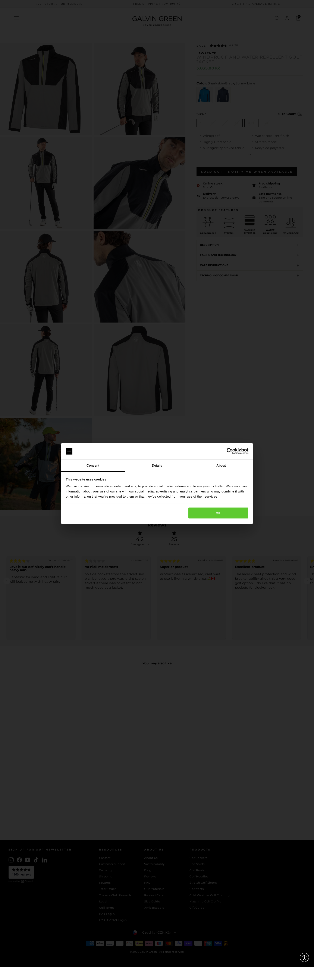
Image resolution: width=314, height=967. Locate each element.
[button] (304, 957)
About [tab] (221, 465)
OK (218, 513)
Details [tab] (157, 465)
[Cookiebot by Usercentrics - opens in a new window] (229, 451)
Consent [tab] (93, 465)
